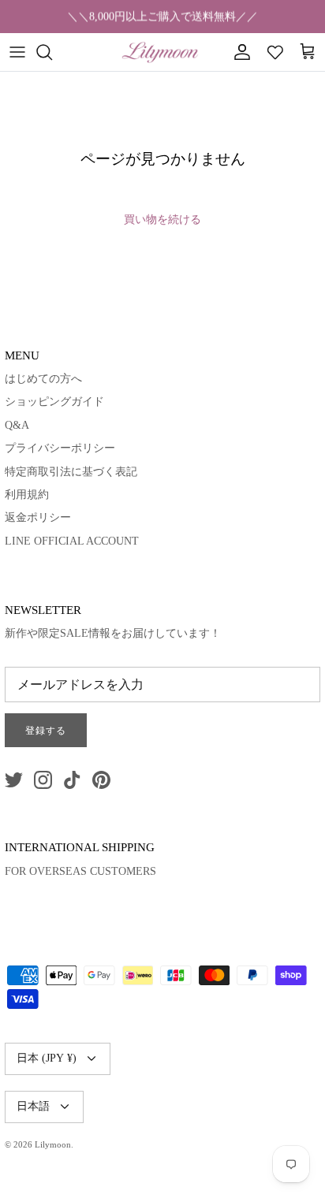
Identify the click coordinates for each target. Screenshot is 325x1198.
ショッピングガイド (54, 401)
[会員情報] (238, 52)
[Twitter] (14, 780)
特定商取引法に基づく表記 (71, 472)
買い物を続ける (162, 219)
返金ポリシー (38, 517)
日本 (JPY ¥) (47, 1058)
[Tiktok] (72, 780)
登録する (45, 730)
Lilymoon (53, 1144)
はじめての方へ (43, 379)
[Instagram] (43, 780)
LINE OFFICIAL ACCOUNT (72, 541)
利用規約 (27, 494)
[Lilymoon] (160, 52)
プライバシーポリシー (60, 448)
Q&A (17, 425)
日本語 (33, 1106)
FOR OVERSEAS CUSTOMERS (80, 871)
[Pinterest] (101, 780)
